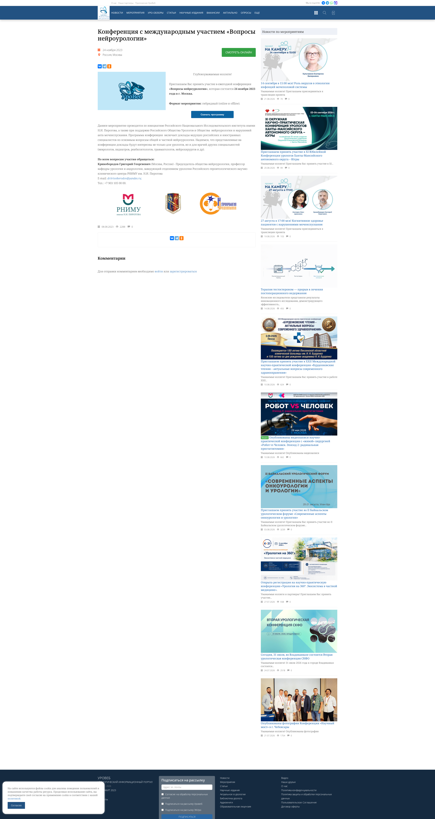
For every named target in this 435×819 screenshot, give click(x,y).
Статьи (171, 12)
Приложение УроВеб (145, 3)
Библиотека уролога (231, 798)
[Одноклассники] (109, 66)
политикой (14, 798)
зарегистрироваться (183, 271)
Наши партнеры (126, 3)
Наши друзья (288, 782)
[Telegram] (104, 66)
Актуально (230, 12)
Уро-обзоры (155, 12)
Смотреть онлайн (238, 52)
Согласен (16, 805)
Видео (284, 778)
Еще (257, 12)
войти (159, 271)
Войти (333, 13)
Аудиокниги (226, 802)
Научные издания (191, 12)
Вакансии (213, 12)
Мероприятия (135, 12)
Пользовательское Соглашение (299, 802)
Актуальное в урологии (233, 794)
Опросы (246, 12)
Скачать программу (212, 114)
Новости (117, 12)
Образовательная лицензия (235, 806)
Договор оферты (290, 806)
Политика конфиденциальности (298, 790)
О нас (114, 3)
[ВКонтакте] (100, 66)
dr (108, 178)
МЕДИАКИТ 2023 (107, 790)
